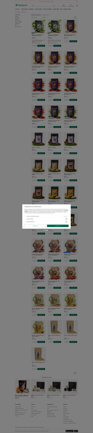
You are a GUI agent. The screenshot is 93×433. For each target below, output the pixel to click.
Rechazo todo (35, 225)
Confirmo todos (57, 225)
